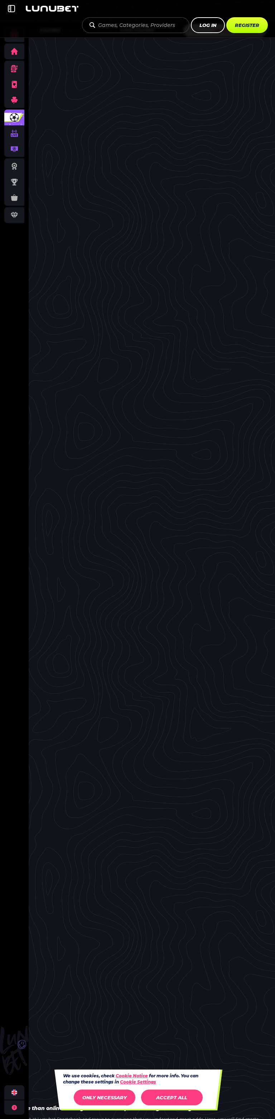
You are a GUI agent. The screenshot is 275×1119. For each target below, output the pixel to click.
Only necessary (104, 1097)
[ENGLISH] (14, 1092)
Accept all (171, 1097)
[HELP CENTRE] (14, 1107)
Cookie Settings (138, 1082)
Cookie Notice (132, 1075)
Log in (207, 25)
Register (247, 25)
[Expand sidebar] (11, 8)
